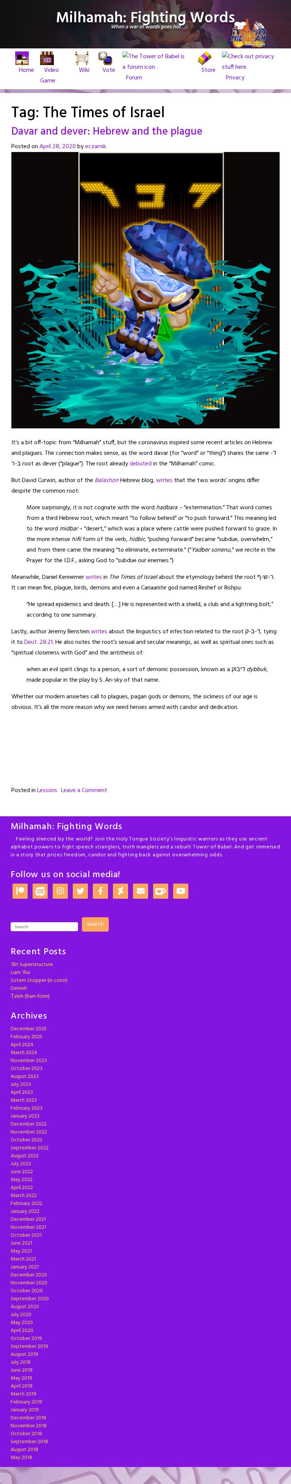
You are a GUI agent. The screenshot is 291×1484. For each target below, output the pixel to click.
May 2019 (21, 1378)
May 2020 (22, 1322)
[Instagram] (60, 891)
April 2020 (22, 1330)
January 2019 (25, 1410)
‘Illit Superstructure (32, 964)
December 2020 (29, 1275)
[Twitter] (80, 891)
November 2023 (29, 1060)
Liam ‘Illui (20, 972)
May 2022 (22, 1179)
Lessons (47, 790)
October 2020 (27, 1291)
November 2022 (29, 1132)
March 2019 (23, 1394)
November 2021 (28, 1227)
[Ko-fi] (160, 891)
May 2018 (21, 1457)
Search (95, 924)
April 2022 (22, 1187)
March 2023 (24, 1100)
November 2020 (29, 1283)
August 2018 (24, 1449)
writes (164, 480)
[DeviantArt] (120, 891)
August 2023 (25, 1076)
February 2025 (26, 1037)
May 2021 (21, 1251)
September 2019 (29, 1346)
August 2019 (24, 1354)
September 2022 (29, 1148)
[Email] (140, 891)
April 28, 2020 (57, 147)
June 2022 (22, 1172)
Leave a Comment (84, 790)
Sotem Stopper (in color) (39, 980)
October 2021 (26, 1235)
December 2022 (29, 1124)
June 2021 (21, 1243)
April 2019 (22, 1386)
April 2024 (22, 1045)
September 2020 (30, 1299)
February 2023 (26, 1108)
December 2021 (28, 1219)
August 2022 (25, 1156)
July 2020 (21, 1314)
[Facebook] (100, 891)
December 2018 (28, 1418)
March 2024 (24, 1052)
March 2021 (23, 1259)
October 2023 (26, 1068)
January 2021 (25, 1267)
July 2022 (21, 1164)
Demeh (19, 988)
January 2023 (25, 1116)
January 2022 (25, 1211)
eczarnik (95, 147)
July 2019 (21, 1362)
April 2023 (22, 1092)
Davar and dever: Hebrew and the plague (106, 131)
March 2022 (24, 1195)
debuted (141, 464)
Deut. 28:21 (38, 642)
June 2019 (22, 1370)
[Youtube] (180, 891)
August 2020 (25, 1307)
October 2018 (26, 1434)
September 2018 (29, 1441)
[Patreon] (20, 891)
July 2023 (21, 1084)
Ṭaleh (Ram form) (30, 996)
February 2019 (26, 1402)
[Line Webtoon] (40, 891)
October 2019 (26, 1338)
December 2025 (29, 1029)
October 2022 (26, 1140)
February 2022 (26, 1203)
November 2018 (29, 1426)
